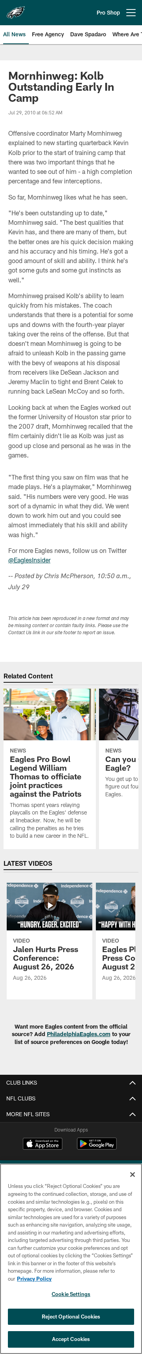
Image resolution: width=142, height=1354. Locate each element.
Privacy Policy (34, 1279)
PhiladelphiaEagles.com (78, 1034)
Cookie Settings (71, 1294)
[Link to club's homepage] (15, 9)
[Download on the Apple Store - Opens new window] (42, 1144)
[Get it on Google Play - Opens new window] (96, 1147)
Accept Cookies (71, 1339)
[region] (71, 1259)
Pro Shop (108, 12)
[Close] (132, 1174)
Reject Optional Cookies (71, 1316)
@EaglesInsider (29, 560)
